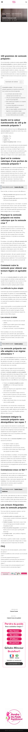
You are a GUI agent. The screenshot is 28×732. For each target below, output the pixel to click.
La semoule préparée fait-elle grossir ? (10, 557)
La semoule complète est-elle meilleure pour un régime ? (12, 562)
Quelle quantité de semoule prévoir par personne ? (13, 559)
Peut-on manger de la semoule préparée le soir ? (12, 565)
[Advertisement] (14, 39)
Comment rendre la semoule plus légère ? (11, 567)
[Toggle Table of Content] (20, 82)
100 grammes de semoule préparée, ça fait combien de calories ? (13, 550)
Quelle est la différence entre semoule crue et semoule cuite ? (14, 554)
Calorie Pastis (14, 611)
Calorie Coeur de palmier (14, 618)
